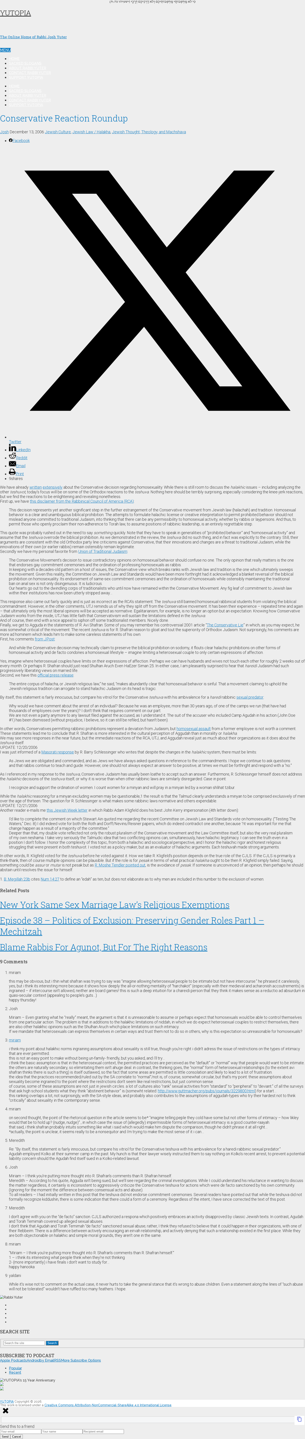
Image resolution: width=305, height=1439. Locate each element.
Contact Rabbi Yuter (30, 73)
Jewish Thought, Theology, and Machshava (149, 132)
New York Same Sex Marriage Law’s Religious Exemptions (115, 904)
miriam (15, 1040)
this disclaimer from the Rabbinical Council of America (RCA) (82, 501)
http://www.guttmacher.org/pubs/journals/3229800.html (206, 1091)
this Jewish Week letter (67, 810)
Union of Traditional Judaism (102, 551)
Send (5, 1436)
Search (52, 1343)
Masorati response (57, 752)
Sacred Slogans (25, 63)
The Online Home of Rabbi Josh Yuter (33, 37)
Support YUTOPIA (26, 77)
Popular (15, 1368)
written (35, 487)
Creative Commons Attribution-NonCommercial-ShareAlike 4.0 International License (107, 1405)
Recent (15, 1372)
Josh (4, 132)
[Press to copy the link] (299, 1420)
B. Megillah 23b (17, 879)
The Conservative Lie (225, 625)
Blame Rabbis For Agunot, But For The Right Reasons (103, 947)
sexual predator (249, 697)
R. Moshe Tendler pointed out (120, 865)
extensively (53, 487)
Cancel (16, 1436)
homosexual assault (194, 728)
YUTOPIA (15, 12)
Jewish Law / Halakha (91, 132)
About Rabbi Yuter (27, 68)
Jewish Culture (58, 132)
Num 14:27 (50, 879)
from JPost (45, 639)
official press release (55, 675)
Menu (5, 50)
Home (14, 59)
